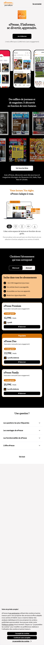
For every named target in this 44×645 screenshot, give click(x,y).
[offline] (34, 226)
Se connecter (37, 4)
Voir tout (22, 456)
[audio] (28, 226)
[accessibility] (22, 226)
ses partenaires (14, 613)
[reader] (15, 226)
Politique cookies (8, 624)
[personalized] (9, 226)
